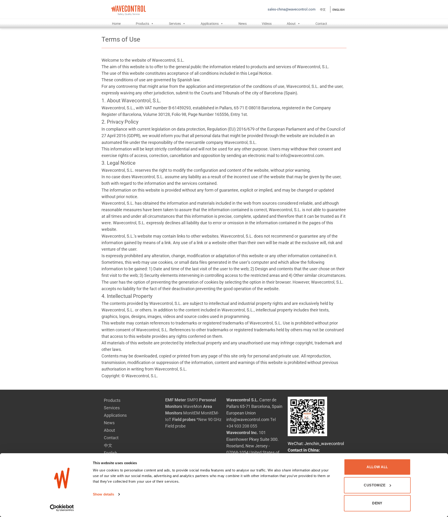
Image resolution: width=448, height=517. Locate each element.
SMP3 (192, 400)
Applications (210, 23)
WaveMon (192, 406)
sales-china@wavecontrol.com (291, 9)
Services (175, 23)
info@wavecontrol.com (247, 419)
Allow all (377, 467)
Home (116, 23)
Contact (321, 23)
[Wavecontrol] (171, 9)
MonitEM (191, 413)
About (291, 23)
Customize (374, 485)
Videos (267, 23)
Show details (103, 494)
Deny (377, 503)
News (242, 23)
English (338, 9)
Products (142, 23)
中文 (323, 9)
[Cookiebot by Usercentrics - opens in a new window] (62, 507)
